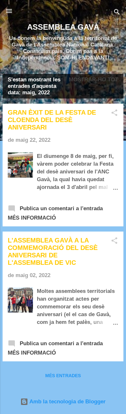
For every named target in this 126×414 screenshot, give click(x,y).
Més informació (32, 218)
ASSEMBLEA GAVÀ (63, 27)
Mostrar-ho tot (93, 80)
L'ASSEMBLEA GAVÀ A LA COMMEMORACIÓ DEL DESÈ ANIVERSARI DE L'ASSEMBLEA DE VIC (53, 251)
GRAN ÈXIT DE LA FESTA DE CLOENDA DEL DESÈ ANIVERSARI (52, 120)
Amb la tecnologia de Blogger (67, 401)
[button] (114, 114)
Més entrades (63, 375)
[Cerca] (117, 13)
